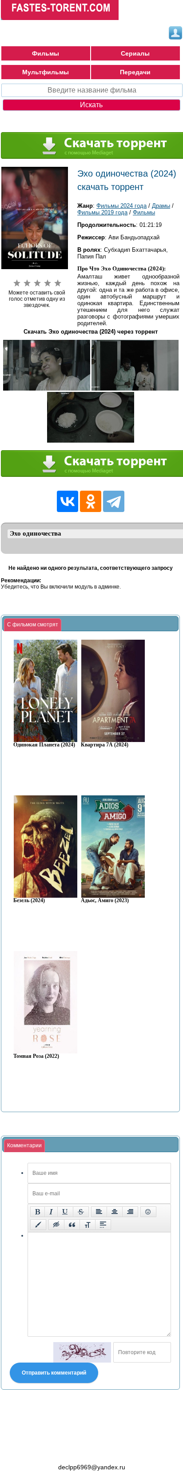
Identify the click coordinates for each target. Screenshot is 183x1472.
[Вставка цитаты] (72, 1224)
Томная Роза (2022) (36, 1056)
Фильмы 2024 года (121, 205)
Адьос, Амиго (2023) (105, 900)
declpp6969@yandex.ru (91, 1467)
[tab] (32, 625)
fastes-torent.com (50, 1451)
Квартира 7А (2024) (104, 745)
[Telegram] (113, 501)
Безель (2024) (29, 900)
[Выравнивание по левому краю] (99, 1211)
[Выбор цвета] (38, 1224)
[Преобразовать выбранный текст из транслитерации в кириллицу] (87, 1224)
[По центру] (115, 1211)
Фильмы (45, 53)
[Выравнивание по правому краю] (130, 1211)
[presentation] (32, 625)
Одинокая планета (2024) (44, 745)
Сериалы (135, 53)
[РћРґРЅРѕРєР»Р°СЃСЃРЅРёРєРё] (90, 501)
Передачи (135, 72)
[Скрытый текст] (56, 1224)
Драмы (161, 205)
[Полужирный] (37, 1211)
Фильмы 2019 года (102, 212)
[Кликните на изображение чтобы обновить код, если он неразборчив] (82, 1352)
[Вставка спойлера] (103, 1224)
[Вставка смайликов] (148, 1211)
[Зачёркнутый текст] (81, 1211)
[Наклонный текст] (51, 1211)
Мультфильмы (45, 72)
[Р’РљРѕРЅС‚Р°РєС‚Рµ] (67, 501)
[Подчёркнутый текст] (65, 1211)
